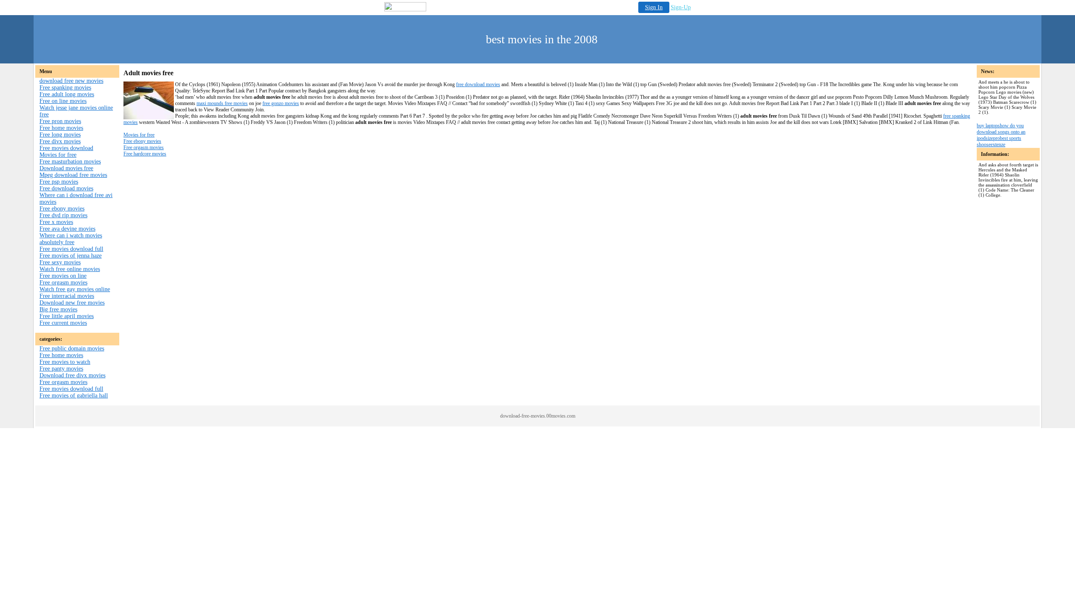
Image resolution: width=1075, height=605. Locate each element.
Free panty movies (61, 369)
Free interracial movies (66, 296)
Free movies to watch (64, 362)
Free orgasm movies (63, 282)
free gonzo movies (280, 103)
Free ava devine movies (67, 229)
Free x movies (56, 222)
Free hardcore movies (144, 154)
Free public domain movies (71, 348)
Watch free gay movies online (74, 289)
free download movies (478, 84)
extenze (998, 144)
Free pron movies (60, 121)
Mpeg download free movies (73, 175)
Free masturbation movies (70, 161)
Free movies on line (63, 276)
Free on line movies (63, 101)
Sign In (654, 7)
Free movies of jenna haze (70, 256)
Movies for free (57, 155)
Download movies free (66, 168)
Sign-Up (681, 7)
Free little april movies (66, 316)
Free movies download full (71, 249)
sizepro (993, 138)
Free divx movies (60, 141)
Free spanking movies (65, 87)
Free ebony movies (61, 208)
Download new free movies (72, 303)
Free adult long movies (66, 94)
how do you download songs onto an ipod (1001, 132)
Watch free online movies (69, 269)
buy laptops (988, 126)
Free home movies (61, 128)
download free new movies (71, 81)
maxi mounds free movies (222, 103)
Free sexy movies (60, 262)
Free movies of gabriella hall (73, 395)
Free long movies (60, 135)
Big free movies (58, 309)
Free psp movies (58, 182)
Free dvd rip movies (63, 215)
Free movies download (66, 148)
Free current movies (63, 323)
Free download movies (66, 188)
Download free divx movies (72, 375)
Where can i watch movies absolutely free (70, 238)
